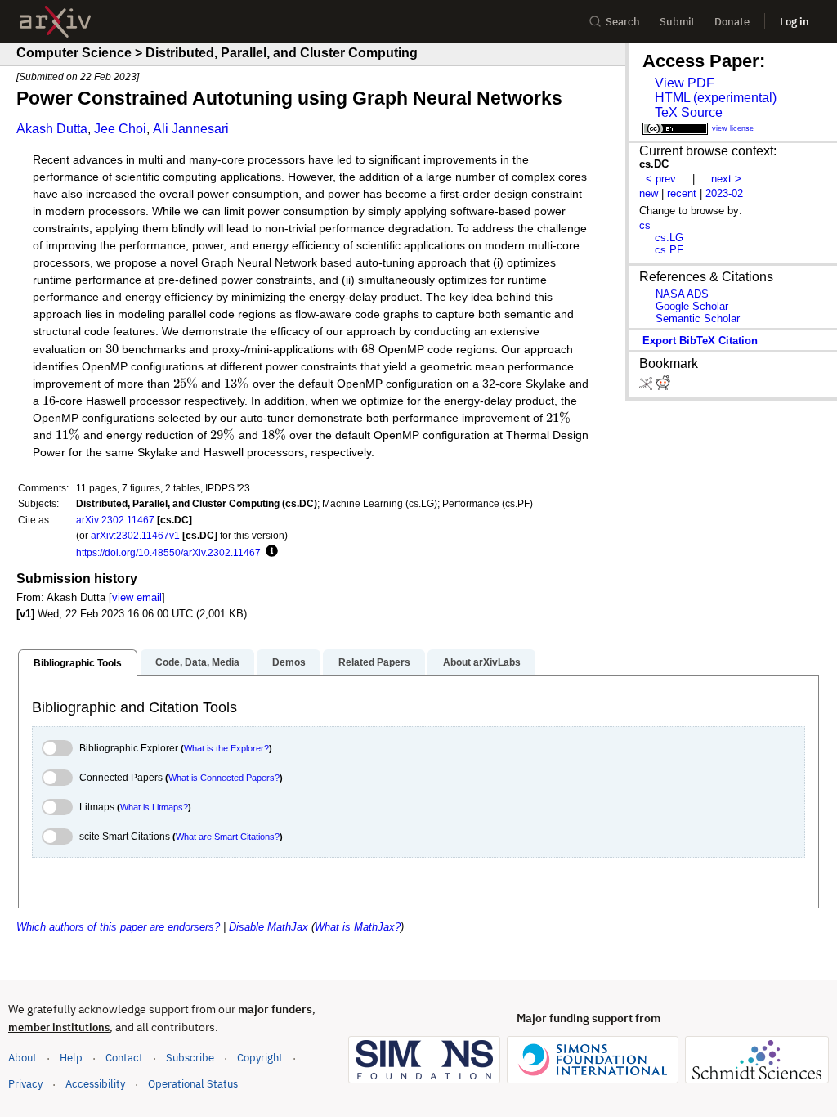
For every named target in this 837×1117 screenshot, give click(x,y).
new (648, 193)
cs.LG (669, 237)
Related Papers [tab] (374, 662)
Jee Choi (120, 129)
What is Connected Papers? (224, 778)
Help (71, 1058)
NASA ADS (682, 294)
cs (645, 225)
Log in (794, 22)
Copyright (260, 1058)
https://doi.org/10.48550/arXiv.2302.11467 (168, 552)
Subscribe (190, 1058)
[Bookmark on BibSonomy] (647, 386)
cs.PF (669, 250)
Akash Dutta (51, 129)
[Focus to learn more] (269, 552)
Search (623, 22)
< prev (661, 179)
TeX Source (689, 112)
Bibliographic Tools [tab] (78, 663)
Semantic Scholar (698, 318)
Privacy (25, 1084)
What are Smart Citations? (228, 836)
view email (137, 597)
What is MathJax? (358, 927)
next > (726, 179)
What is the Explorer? (226, 748)
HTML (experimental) (716, 98)
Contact (124, 1058)
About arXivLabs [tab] (482, 662)
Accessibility (95, 1084)
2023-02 (724, 193)
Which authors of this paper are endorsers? (118, 927)
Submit (677, 22)
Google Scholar (692, 306)
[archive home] (55, 22)
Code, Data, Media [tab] (197, 662)
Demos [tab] (289, 662)
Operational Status (193, 1083)
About (22, 1058)
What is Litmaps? (154, 807)
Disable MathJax (268, 927)
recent (681, 193)
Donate (732, 22)
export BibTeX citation (700, 340)
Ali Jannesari (191, 129)
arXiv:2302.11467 (115, 519)
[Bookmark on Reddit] (663, 386)
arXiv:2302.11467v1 (135, 535)
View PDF (684, 83)
